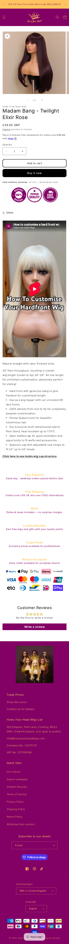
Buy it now (34, 173)
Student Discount (17, 786)
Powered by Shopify (50, 938)
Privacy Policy (15, 801)
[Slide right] (42, 100)
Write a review (34, 626)
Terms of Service (17, 794)
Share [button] (9, 212)
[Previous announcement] (3, 4)
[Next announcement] (65, 4)
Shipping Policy (16, 809)
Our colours (13, 771)
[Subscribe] (53, 845)
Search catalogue (17, 779)
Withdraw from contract (21, 824)
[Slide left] (27, 100)
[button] (4, 17)
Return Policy (14, 816)
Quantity (7, 144)
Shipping (6, 129)
